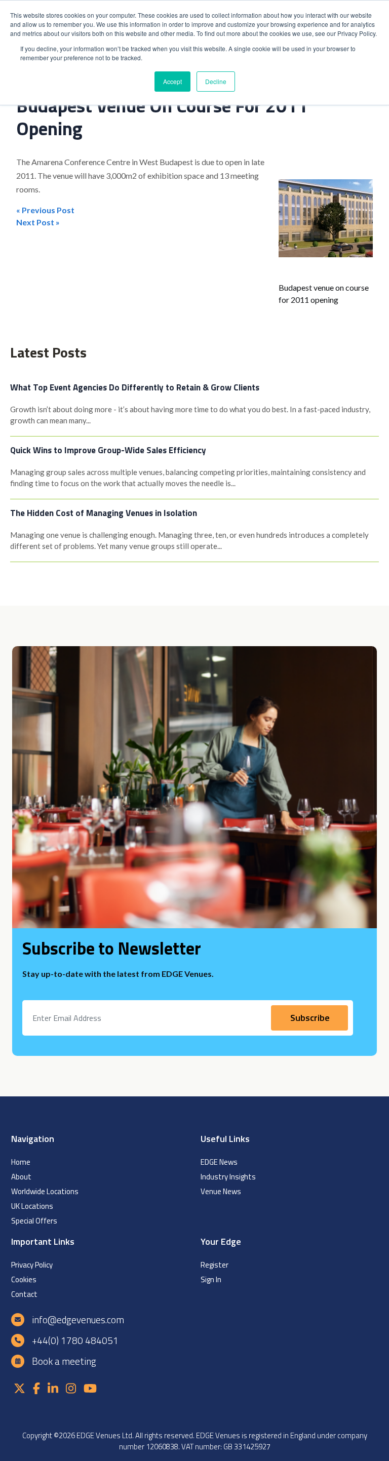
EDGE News (219, 1162)
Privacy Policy (32, 1265)
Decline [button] (215, 81)
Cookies (23, 1279)
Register (214, 1265)
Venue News (221, 1191)
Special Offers (34, 1221)
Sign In (211, 1279)
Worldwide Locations (45, 1191)
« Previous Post (45, 210)
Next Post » (38, 222)
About (21, 1176)
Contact (24, 1294)
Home (20, 1162)
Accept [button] (172, 81)
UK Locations (32, 1206)
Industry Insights (228, 1176)
